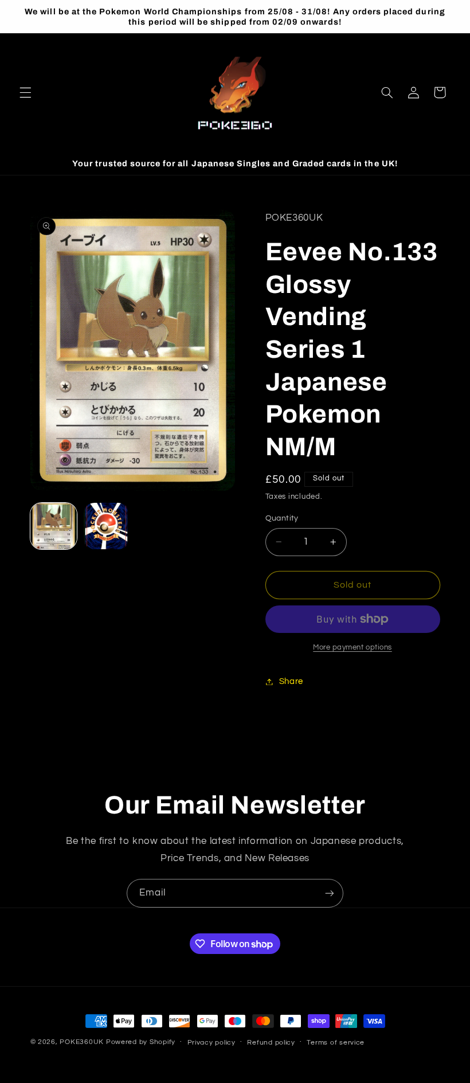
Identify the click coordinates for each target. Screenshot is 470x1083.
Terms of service (336, 1042)
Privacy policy (211, 1042)
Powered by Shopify (140, 1042)
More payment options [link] (352, 647)
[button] (25, 92)
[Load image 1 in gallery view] (53, 526)
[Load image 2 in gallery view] (106, 526)
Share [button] (291, 681)
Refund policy (271, 1042)
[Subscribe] (329, 893)
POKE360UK (82, 1042)
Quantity (282, 518)
